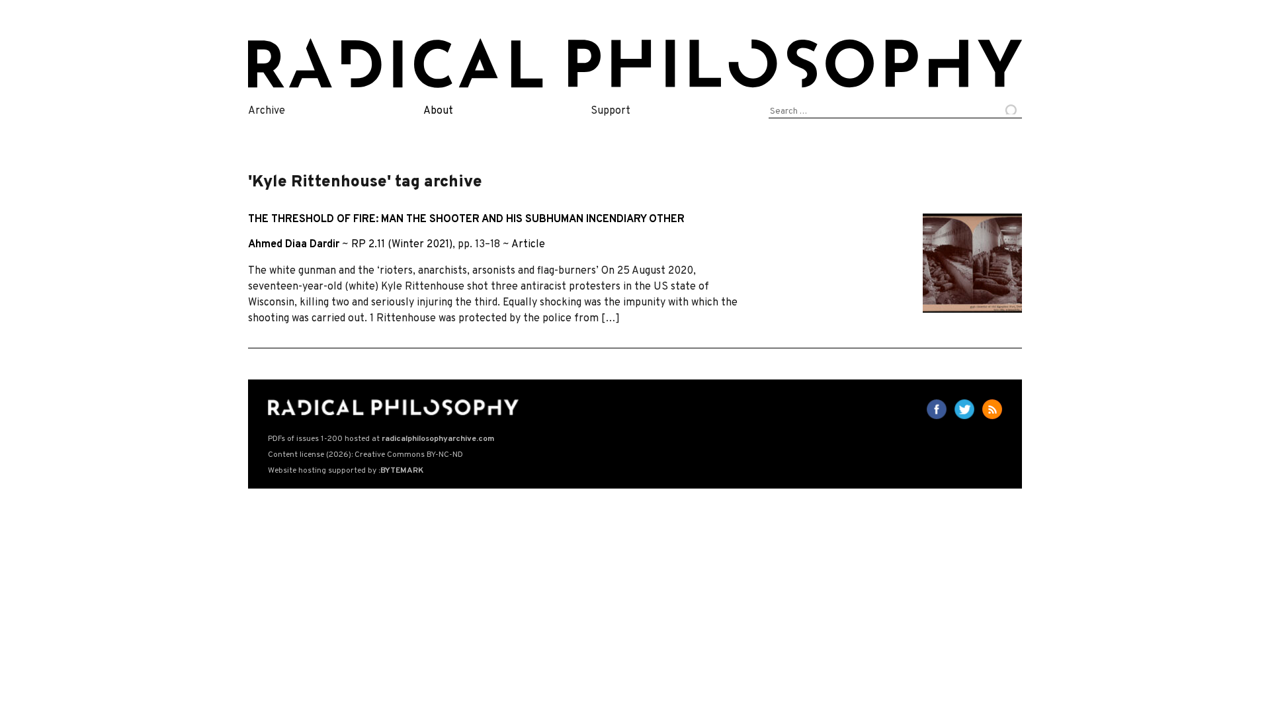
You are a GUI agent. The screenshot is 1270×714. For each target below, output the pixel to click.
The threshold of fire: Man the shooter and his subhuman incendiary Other (466, 219)
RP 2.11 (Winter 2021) (401, 244)
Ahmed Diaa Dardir (293, 244)
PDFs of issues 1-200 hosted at (381, 439)
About (438, 111)
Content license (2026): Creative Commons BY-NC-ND (365, 455)
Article (528, 244)
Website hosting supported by (345, 470)
